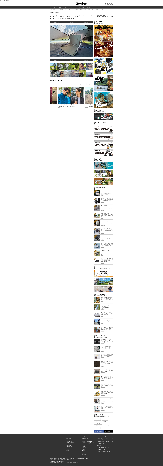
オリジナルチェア (63, 84)
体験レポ (60, 7)
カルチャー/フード (69, 449)
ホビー (67, 447)
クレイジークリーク (73, 84)
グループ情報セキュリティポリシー (105, 440)
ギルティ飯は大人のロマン (87, 439)
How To (71, 7)
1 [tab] (68, 110)
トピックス (78, 7)
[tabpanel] (71, 97)
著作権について (100, 443)
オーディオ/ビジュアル (70, 439)
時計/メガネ (68, 445)
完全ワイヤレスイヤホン (100, 425)
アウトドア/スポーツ (70, 442)
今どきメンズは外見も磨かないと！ (89, 443)
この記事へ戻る (57, 22)
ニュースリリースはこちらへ (103, 447)
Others (67, 450)
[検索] (112, 7)
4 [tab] (74, 110)
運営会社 (99, 445)
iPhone (109, 425)
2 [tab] (70, 110)
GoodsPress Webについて (103, 436)
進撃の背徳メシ (85, 438)
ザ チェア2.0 (82, 84)
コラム (66, 7)
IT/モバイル (68, 438)
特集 (83, 7)
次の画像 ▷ (86, 22)
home (51, 7)
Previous (51, 95)
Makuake (104, 421)
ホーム (51, 9)
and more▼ (89, 7)
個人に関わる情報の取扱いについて (105, 438)
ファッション (68, 443)
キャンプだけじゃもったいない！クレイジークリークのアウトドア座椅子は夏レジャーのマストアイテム (76, 9)
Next (90, 95)
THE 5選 (83, 445)
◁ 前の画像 (71, 22)
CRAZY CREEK (53, 84)
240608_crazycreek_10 (99, 9)
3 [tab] (72, 110)
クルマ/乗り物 (69, 441)
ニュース (55, 7)
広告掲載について (101, 449)
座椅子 (89, 84)
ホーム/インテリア (69, 446)
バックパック (98, 423)
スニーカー (98, 421)
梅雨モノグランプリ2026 (87, 441)
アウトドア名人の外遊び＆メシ (88, 442)
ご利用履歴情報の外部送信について (105, 441)
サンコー (97, 428)
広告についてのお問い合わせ (103, 451)
